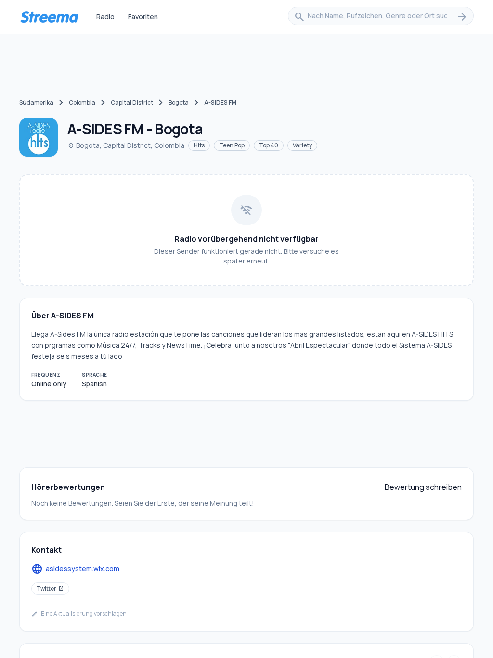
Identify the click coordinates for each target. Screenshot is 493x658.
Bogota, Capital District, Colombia (125, 145)
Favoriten (143, 16)
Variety (302, 145)
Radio (105, 16)
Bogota (179, 102)
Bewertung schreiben (423, 487)
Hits (199, 145)
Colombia (82, 102)
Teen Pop (232, 145)
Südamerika (36, 102)
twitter (50, 588)
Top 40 (268, 145)
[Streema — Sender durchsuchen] (49, 17)
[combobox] (381, 17)
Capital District (132, 102)
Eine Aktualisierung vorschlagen (79, 614)
